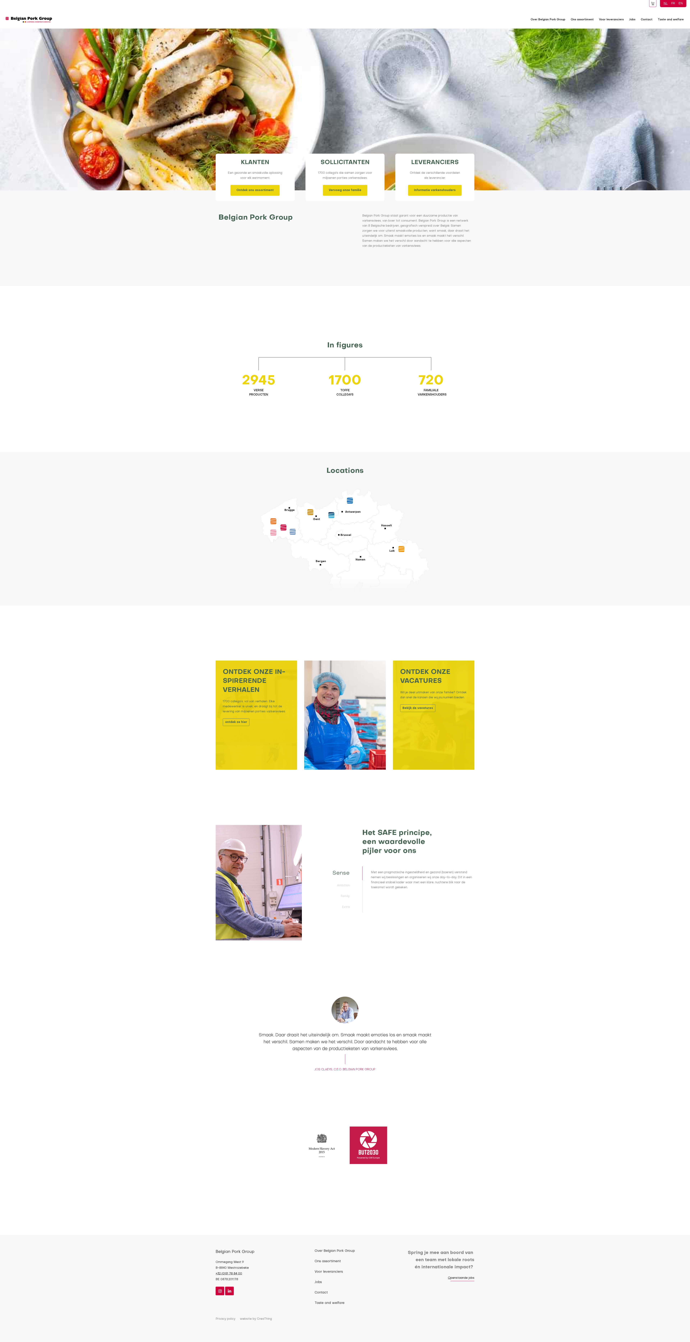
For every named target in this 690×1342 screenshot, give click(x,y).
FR (673, 3)
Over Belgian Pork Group (548, 19)
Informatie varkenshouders (435, 190)
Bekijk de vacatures (417, 708)
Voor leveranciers (611, 19)
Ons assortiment (582, 19)
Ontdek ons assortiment (255, 190)
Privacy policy (225, 1319)
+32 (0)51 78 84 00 (229, 1273)
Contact (646, 19)
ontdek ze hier (236, 722)
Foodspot (652, 3)
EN (680, 3)
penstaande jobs (462, 1278)
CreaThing (264, 1319)
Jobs (632, 19)
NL (666, 3)
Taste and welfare (671, 19)
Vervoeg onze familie (345, 190)
